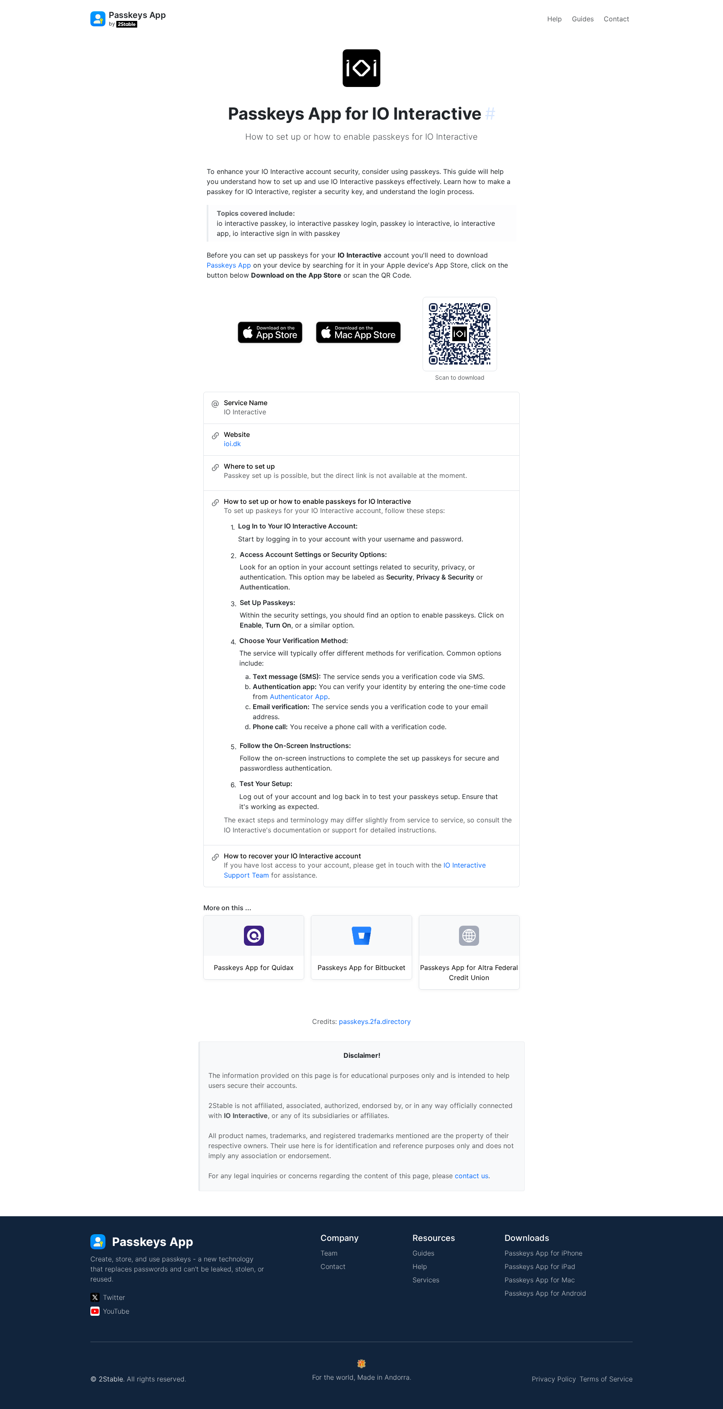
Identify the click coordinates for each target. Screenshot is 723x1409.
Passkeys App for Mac (540, 1280)
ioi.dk (232, 443)
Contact (616, 19)
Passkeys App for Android (545, 1293)
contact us (471, 1176)
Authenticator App (299, 696)
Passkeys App (229, 265)
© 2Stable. (107, 1379)
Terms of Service (606, 1379)
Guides (583, 19)
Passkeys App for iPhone (543, 1253)
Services (426, 1280)
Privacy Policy (554, 1379)
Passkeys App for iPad (540, 1266)
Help (554, 19)
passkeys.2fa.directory (375, 1021)
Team (329, 1253)
